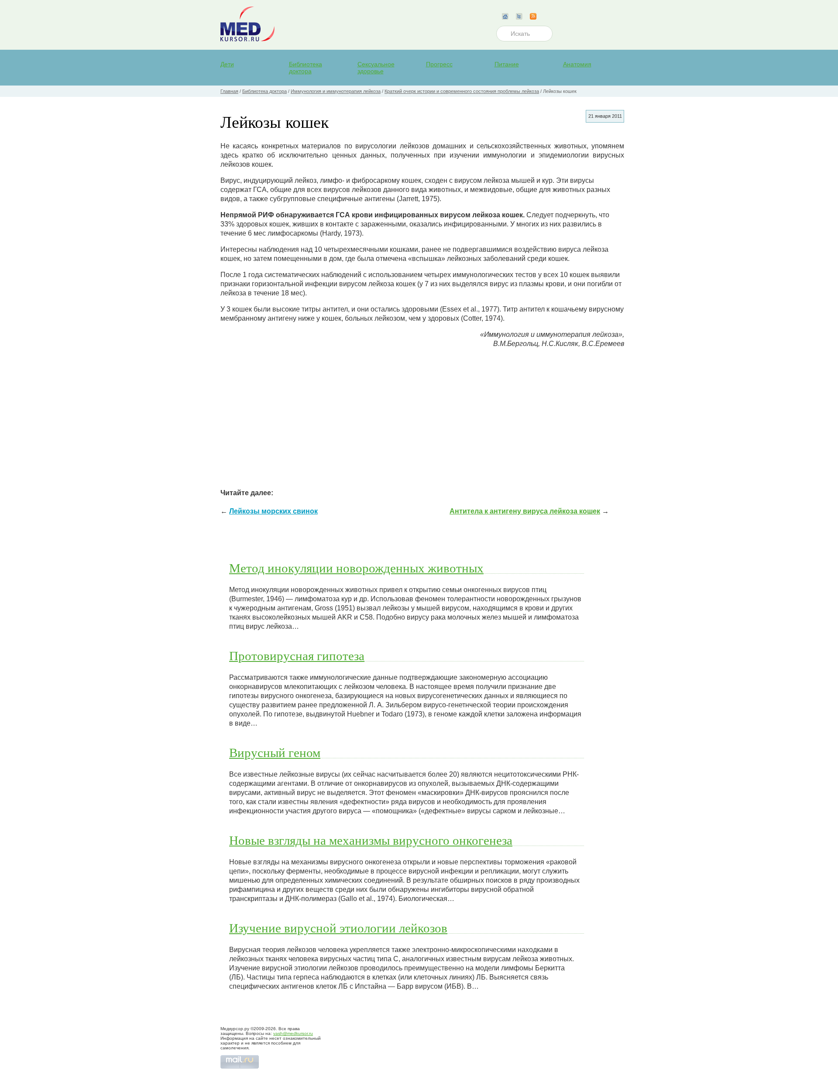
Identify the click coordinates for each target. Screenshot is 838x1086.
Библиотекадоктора (305, 68)
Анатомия (577, 64)
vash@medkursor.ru (293, 1033)
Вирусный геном (274, 752)
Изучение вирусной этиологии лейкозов (338, 927)
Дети (227, 64)
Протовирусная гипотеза (296, 655)
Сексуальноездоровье (376, 68)
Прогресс (439, 64)
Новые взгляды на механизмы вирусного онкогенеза (370, 840)
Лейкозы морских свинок (273, 511)
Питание (507, 64)
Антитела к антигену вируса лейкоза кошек (525, 511)
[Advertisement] (422, 416)
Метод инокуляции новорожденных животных (356, 567)
